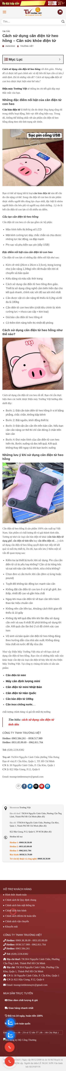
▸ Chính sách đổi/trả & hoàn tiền (19, 916)
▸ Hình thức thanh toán (15, 894)
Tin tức (6, 31)
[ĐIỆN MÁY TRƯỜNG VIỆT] (33, 12)
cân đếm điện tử (46, 540)
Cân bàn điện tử (11, 109)
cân (52, 77)
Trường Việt (26, 46)
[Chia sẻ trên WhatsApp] (18, 786)
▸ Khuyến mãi (10, 926)
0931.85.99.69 (19, 742)
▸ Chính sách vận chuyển (16, 921)
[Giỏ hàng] (60, 12)
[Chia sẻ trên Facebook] (24, 786)
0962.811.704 (36, 742)
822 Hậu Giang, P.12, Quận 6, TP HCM (30, 832)
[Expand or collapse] (60, 59)
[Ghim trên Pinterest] (41, 786)
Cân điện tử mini (16, 675)
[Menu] (4, 12)
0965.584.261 (19, 738)
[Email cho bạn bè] (36, 786)
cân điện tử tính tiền (23, 540)
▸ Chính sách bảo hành (14, 910)
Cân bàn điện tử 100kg (19, 699)
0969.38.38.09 (25, 842)
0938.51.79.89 (26, 855)
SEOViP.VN (34, 1067)
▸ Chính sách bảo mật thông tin (19, 905)
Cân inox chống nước (19, 704)
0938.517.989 (35, 738)
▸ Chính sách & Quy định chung (19, 900)
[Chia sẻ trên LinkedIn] (47, 786)
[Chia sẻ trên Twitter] (30, 786)
